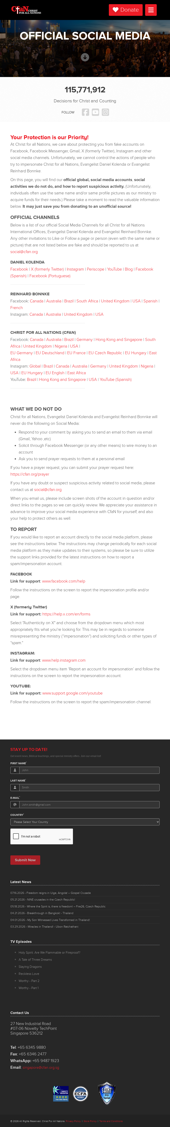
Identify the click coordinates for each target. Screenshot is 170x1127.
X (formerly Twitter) (47, 269)
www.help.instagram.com (64, 660)
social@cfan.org (24, 251)
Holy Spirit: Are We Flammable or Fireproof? (49, 953)
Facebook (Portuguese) (49, 275)
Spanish (150, 301)
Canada (36, 301)
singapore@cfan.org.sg (41, 1067)
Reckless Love (29, 974)
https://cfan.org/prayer (29, 474)
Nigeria (61, 346)
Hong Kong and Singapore (119, 339)
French (16, 307)
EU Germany (21, 352)
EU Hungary (135, 352)
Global (35, 366)
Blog (129, 269)
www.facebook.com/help (63, 581)
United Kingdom (115, 301)
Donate (129, 10)
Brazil (69, 301)
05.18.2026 (58, 906)
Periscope (95, 269)
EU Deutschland (50, 352)
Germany (84, 339)
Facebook (19, 269)
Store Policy (90, 1121)
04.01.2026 (50, 920)
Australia (53, 301)
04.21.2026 (41, 913)
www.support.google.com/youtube (72, 693)
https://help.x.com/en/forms (66, 614)
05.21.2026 (42, 899)
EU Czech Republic (105, 352)
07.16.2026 (50, 893)
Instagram (75, 269)
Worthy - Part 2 (29, 981)
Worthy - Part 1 (29, 988)
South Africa (87, 301)
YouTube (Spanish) (116, 379)
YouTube (114, 269)
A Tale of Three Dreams (35, 960)
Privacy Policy (73, 1121)
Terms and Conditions (111, 1121)
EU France (76, 352)
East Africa (76, 372)
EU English (55, 372)
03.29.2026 (44, 926)
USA (136, 301)
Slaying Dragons (30, 967)
